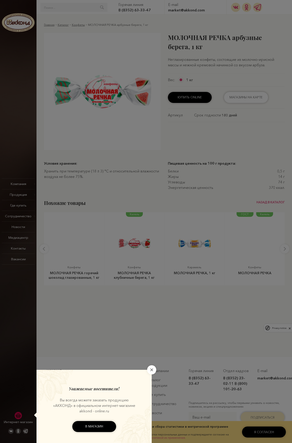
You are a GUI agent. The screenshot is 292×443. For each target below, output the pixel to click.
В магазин (94, 426)
